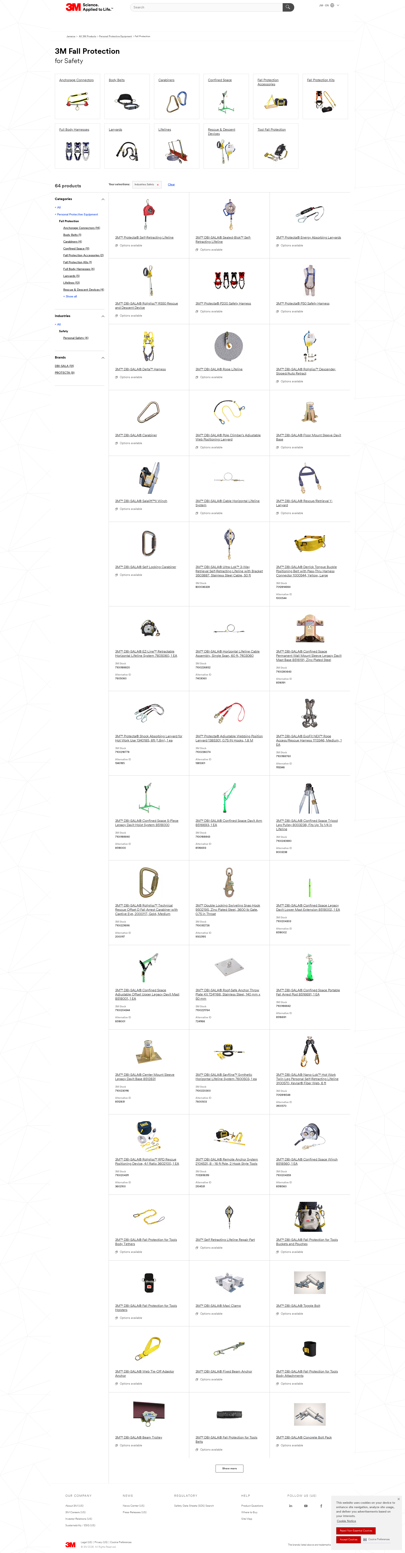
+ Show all (70, 296)
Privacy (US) (101, 1542)
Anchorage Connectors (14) (81, 228)
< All (58, 207)
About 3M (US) (74, 1506)
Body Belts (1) (72, 235)
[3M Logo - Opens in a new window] (90, 7)
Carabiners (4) (72, 241)
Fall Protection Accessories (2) (83, 255)
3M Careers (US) (75, 1512)
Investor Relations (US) (78, 1519)
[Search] (288, 7)
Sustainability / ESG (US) (80, 1525)
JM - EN (324, 5)
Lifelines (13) (71, 283)
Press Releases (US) (135, 1512)
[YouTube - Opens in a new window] (306, 1506)
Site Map (246, 1519)
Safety (144, 184)
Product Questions (252, 1506)
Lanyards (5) (71, 276)
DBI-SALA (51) (64, 366)
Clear (171, 184)
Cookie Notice (346, 1521)
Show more (229, 1468)
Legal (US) (86, 1542)
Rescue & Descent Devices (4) (83, 290)
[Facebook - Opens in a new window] (321, 1506)
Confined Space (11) (76, 248)
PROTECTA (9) (64, 373)
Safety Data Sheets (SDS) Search (194, 1506)
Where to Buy (249, 1512)
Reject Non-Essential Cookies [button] (356, 1531)
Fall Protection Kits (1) (77, 262)
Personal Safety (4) (75, 338)
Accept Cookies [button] (348, 1539)
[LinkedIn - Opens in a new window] (291, 1506)
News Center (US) (133, 1506)
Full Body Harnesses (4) (78, 269)
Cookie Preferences (120, 1542)
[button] (376, 1539)
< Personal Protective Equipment (76, 214)
